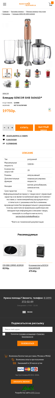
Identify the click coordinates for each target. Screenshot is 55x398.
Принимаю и (27, 335)
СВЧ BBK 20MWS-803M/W (13, 265)
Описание (27, 152)
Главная (6, 11)
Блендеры (6, 14)
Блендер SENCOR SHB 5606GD (24, 14)
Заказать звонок (21, 382)
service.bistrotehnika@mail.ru (27, 216)
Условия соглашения (27, 334)
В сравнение (11, 143)
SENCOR (6, 93)
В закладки (11, 140)
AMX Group (35, 393)
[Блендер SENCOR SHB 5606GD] (27, 42)
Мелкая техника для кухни (36, 11)
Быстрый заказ (43, 128)
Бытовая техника (17, 11)
